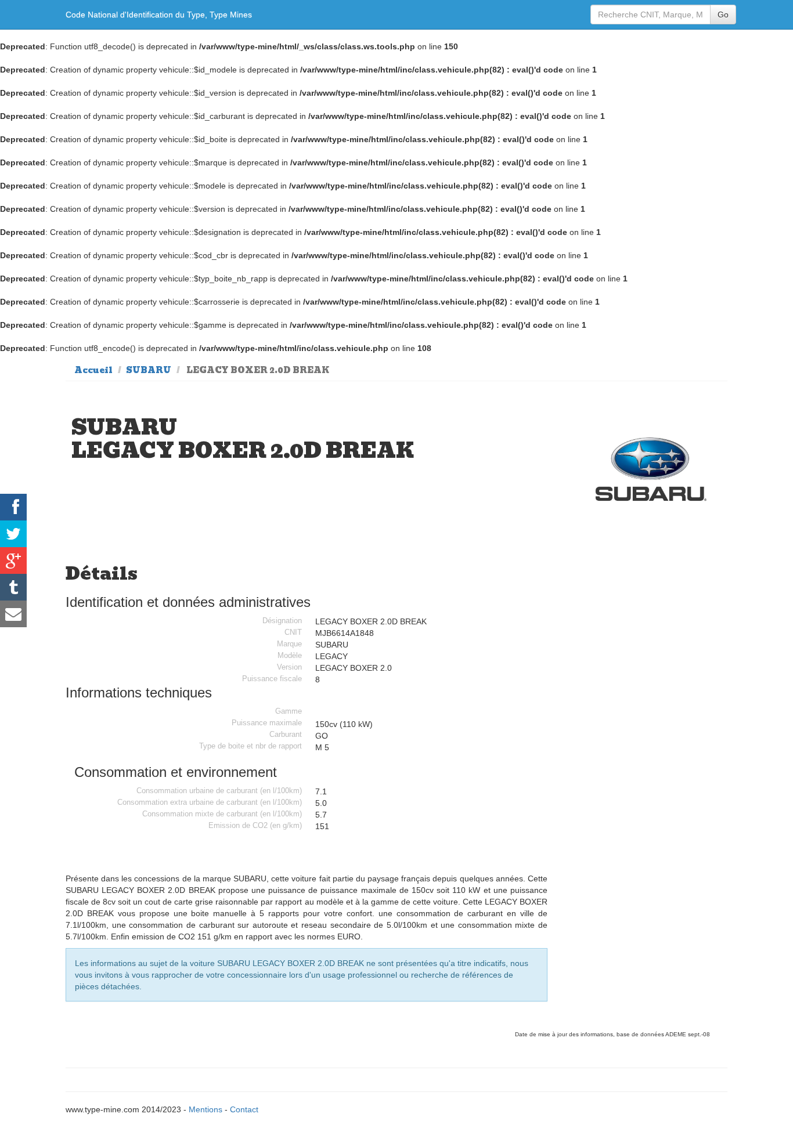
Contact (244, 1109)
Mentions (205, 1109)
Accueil (93, 370)
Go (723, 14)
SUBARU (148, 370)
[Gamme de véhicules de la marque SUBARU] (651, 469)
